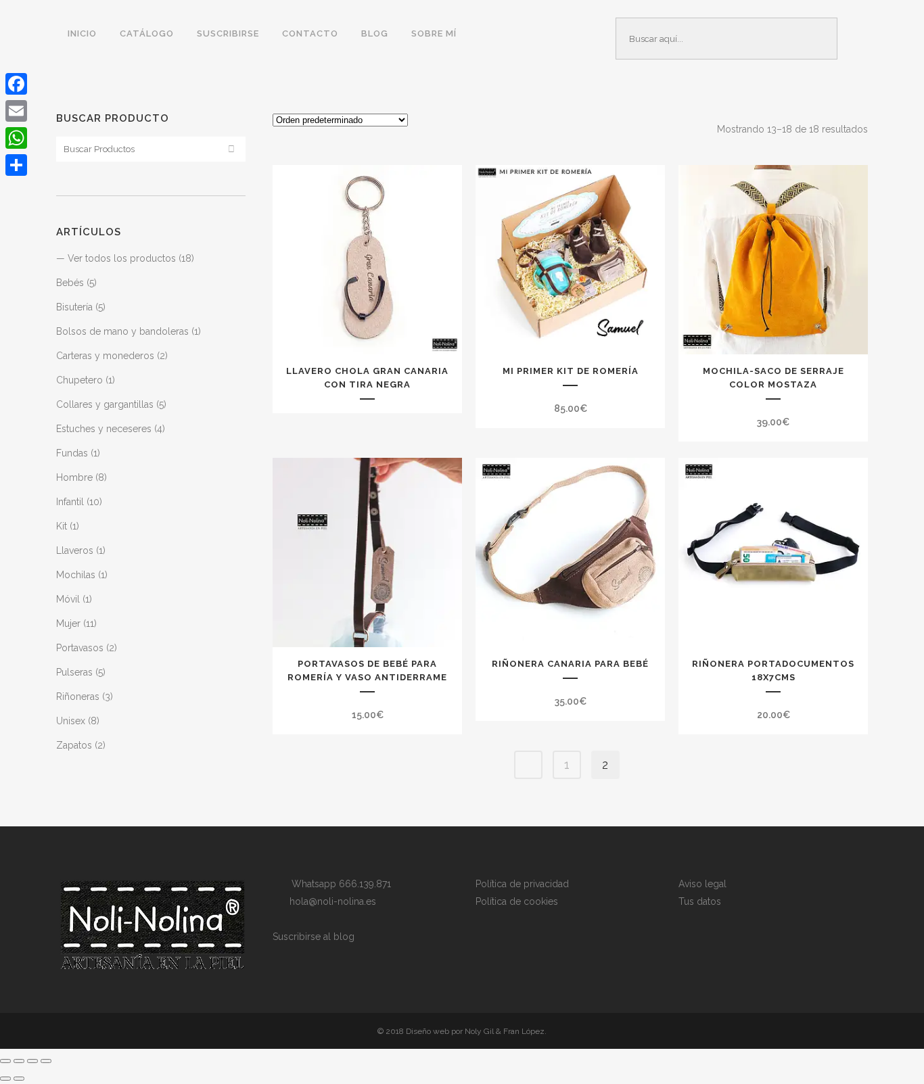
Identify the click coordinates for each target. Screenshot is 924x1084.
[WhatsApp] (16, 137)
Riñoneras (77, 696)
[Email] (16, 110)
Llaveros (74, 550)
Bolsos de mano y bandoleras (122, 331)
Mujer (68, 623)
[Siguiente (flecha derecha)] (19, 1079)
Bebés (70, 282)
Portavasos (79, 647)
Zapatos (74, 745)
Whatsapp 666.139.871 (337, 883)
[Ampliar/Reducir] (5, 1061)
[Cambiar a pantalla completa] (19, 1061)
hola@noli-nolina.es (328, 901)
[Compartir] (16, 165)
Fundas (72, 453)
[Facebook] (16, 83)
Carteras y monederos (105, 355)
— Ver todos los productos (116, 258)
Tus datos (699, 901)
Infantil (70, 501)
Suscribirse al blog (313, 936)
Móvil (68, 599)
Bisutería (74, 307)
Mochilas (75, 574)
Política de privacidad (522, 883)
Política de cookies (517, 901)
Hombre (74, 477)
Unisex (70, 720)
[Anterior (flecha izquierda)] (5, 1079)
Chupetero (79, 380)
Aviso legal (702, 883)
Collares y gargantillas (105, 404)
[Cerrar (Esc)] (46, 1061)
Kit (61, 526)
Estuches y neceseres (104, 428)
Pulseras (74, 672)
